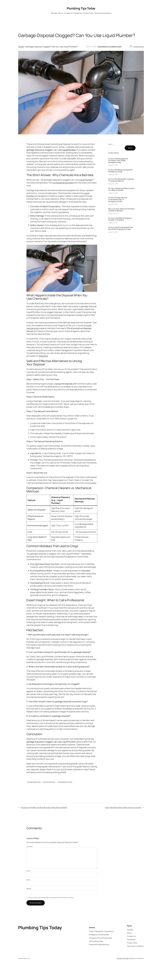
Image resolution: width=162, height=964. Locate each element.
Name (28, 871)
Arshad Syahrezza (138, 46)
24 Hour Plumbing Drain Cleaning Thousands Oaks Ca (121, 180)
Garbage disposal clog (33, 782)
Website (28, 889)
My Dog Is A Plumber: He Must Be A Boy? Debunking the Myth (44, 807)
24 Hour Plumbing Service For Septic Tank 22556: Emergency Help (118, 160)
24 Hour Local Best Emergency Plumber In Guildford (120, 219)
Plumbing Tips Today (81, 8)
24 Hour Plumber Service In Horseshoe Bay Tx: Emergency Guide (117, 199)
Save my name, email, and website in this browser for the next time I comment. (51, 897)
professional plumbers (63, 182)
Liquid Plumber (69, 150)
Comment (29, 846)
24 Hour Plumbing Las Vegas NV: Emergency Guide (120, 171)
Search (110, 144)
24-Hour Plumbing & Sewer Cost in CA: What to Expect (121, 189)
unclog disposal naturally (65, 782)
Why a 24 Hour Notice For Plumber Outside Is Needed (121, 210)
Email (28, 880)
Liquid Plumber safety (49, 782)
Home (21, 46)
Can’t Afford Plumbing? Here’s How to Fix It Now (123, 807)
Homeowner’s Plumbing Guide (109, 46)
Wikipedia (43, 356)
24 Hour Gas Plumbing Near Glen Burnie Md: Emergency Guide (120, 228)
